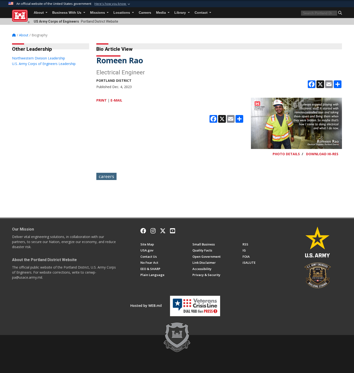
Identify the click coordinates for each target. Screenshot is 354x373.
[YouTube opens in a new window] (172, 230)
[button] (112, 3)
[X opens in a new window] (163, 230)
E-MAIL (116, 100)
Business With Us (67, 12)
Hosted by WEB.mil (146, 305)
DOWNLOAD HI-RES (322, 154)
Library (180, 12)
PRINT (101, 100)
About (39, 12)
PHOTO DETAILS (286, 154)
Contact (202, 12)
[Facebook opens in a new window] (143, 230)
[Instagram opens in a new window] (153, 230)
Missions (98, 12)
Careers (145, 12)
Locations (122, 12)
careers (106, 176)
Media (161, 12)
